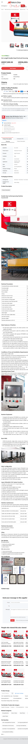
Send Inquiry (13, 68)
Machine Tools (22, 9)
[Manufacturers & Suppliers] (14, 2)
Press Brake (15, 696)
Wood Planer (22, 713)
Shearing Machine (5, 698)
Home (2, 9)
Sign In (3, 132)
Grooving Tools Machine (21, 725)
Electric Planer (14, 713)
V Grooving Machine (17, 698)
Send (12, 620)
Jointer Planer (5, 716)
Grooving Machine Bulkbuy (7, 731)
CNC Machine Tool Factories (8, 725)
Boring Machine (5, 713)
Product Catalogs (19, 693)
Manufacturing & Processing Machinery (12, 9)
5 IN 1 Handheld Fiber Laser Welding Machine (7, 696)
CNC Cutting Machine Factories (8, 722)
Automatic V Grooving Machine (8, 728)
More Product (16, 700)
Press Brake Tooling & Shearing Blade (7, 700)
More (2, 734)
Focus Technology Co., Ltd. (16, 738)
